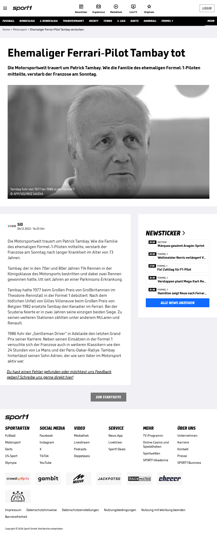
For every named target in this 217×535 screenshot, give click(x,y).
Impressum (13, 510)
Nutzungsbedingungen (120, 510)
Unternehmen (187, 436)
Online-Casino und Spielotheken (156, 444)
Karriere (183, 442)
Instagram (47, 442)
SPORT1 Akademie (155, 460)
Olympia (11, 463)
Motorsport (13, 442)
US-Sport (11, 456)
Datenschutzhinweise (41, 510)
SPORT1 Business (189, 463)
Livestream (82, 442)
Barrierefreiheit (16, 517)
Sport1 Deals (116, 449)
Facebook (46, 436)
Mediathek (81, 436)
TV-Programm (153, 436)
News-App (115, 436)
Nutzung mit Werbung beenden (163, 510)
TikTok (44, 456)
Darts (9, 449)
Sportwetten (151, 453)
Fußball (10, 436)
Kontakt (182, 449)
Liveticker (115, 442)
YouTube (45, 463)
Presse (182, 456)
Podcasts (80, 449)
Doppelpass (82, 456)
